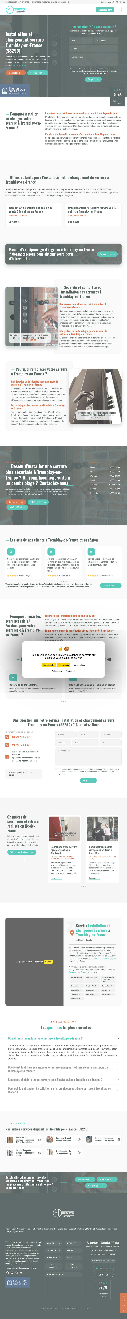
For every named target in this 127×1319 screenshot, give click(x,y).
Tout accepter (49, 665)
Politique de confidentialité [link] (63, 671)
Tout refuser (63, 665)
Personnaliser (79, 665)
